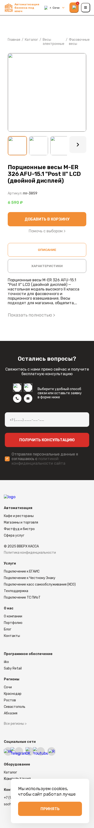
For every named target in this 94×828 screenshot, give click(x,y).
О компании (13, 616)
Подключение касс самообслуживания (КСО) (40, 584)
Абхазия (10, 713)
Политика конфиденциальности (30, 553)
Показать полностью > (31, 315)
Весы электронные (53, 42)
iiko (6, 662)
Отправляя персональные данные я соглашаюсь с (45, 459)
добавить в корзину (47, 219)
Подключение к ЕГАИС (22, 571)
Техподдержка (16, 591)
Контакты (12, 636)
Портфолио (13, 623)
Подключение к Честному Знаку (29, 578)
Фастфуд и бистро (19, 529)
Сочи (8, 687)
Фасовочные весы (79, 42)
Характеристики (47, 266)
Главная (14, 40)
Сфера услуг (14, 535)
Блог (7, 629)
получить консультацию (47, 440)
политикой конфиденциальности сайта (38, 461)
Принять (50, 809)
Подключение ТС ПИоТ (22, 597)
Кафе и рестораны (19, 516)
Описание (47, 250)
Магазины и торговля (21, 522)
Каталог (31, 40)
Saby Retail (13, 668)
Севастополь (14, 707)
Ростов (10, 700)
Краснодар (12, 694)
